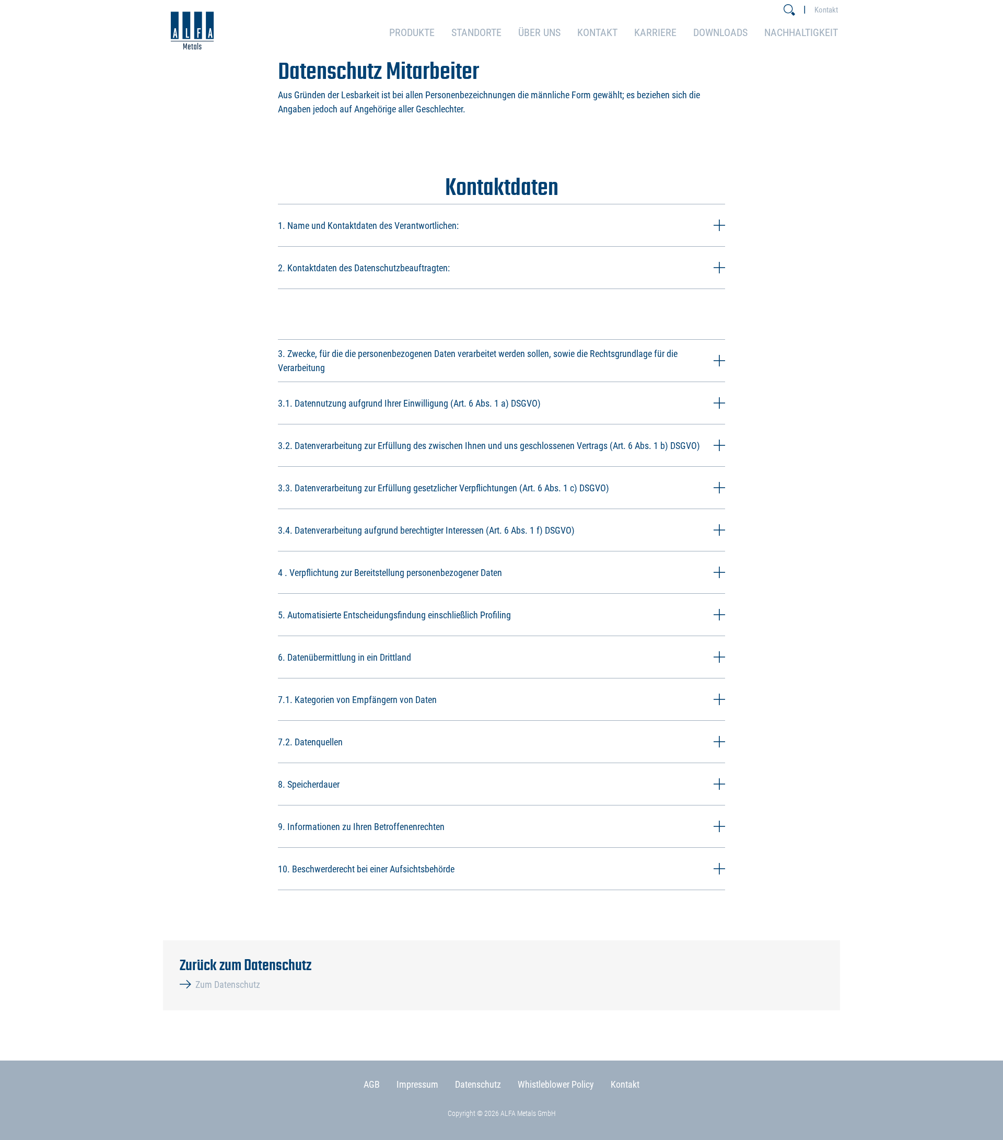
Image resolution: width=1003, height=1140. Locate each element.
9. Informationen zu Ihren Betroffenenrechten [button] (361, 826)
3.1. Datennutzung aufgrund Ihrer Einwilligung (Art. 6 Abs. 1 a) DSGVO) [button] (409, 403)
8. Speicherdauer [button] (309, 784)
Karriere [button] (655, 32)
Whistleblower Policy (556, 1084)
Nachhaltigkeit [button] (801, 32)
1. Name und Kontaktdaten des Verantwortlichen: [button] (368, 225)
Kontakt (826, 10)
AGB (372, 1084)
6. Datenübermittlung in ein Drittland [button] (344, 657)
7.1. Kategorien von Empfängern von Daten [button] (357, 699)
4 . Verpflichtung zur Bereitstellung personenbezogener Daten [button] (390, 572)
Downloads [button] (720, 32)
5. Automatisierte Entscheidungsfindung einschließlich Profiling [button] (394, 614)
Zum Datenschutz (227, 984)
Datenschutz (478, 1084)
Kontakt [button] (597, 32)
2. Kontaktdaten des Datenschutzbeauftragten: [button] (364, 267)
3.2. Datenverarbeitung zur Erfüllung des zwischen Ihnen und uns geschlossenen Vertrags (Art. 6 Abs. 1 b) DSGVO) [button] (489, 445)
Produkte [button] (412, 32)
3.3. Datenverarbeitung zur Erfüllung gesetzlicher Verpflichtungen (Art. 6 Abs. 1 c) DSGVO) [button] (443, 487)
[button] (789, 10)
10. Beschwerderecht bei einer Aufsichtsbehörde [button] (366, 868)
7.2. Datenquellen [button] (310, 741)
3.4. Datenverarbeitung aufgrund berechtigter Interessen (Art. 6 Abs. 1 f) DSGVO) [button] (426, 530)
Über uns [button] (539, 32)
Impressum (417, 1084)
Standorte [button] (476, 32)
